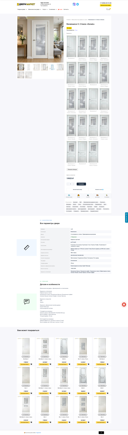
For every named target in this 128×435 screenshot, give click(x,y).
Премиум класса (84, 211)
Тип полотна (106, 208)
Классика (75, 202)
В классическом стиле (88, 204)
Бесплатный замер (105, 5)
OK (101, 432)
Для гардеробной (82, 208)
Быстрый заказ (24, 364)
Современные (98, 204)
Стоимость (76, 211)
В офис (95, 206)
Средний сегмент (94, 211)
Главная (69, 19)
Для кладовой (91, 208)
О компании (52, 9)
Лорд (76, 30)
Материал (68, 204)
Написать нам (98, 189)
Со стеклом (69, 211)
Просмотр (26, 356)
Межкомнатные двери (33, 9)
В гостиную (82, 206)
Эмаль (74, 204)
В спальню (101, 206)
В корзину (81, 184)
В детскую (89, 206)
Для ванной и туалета (71, 208)
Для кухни (99, 208)
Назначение (75, 206)
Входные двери (21, 9)
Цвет (105, 204)
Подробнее (38, 432)
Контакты (66, 9)
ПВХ (80, 202)
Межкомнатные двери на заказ (79, 19)
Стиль (79, 204)
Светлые (68, 206)
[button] (109, 9)
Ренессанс (102, 202)
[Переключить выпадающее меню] (26, 9)
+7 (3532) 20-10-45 (105, 3)
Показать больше (72, 169)
